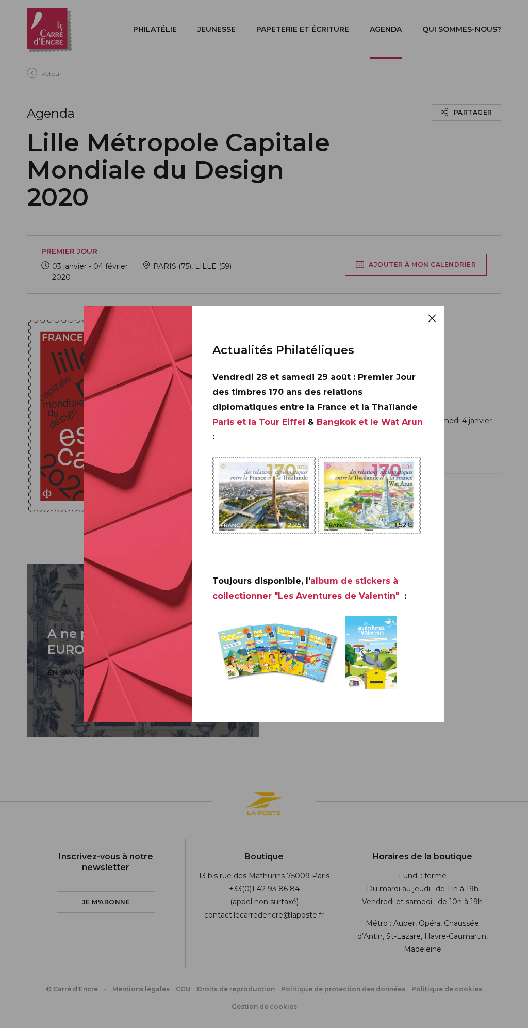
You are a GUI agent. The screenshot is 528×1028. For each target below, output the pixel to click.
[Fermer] (432, 318)
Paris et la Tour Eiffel (258, 422)
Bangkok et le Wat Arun (370, 422)
